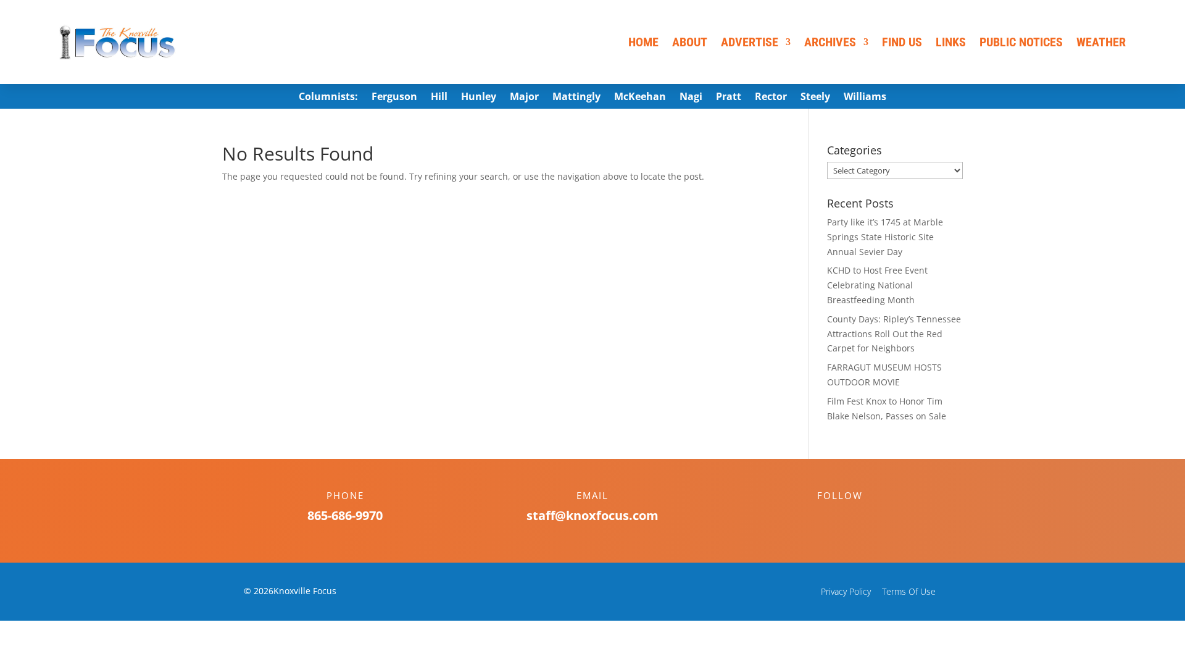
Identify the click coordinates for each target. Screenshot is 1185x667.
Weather (1101, 42)
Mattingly (576, 97)
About (689, 42)
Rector (771, 97)
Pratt (728, 97)
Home (643, 42)
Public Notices (1021, 42)
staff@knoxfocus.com (592, 515)
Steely (815, 97)
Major (524, 97)
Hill (439, 97)
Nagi (691, 97)
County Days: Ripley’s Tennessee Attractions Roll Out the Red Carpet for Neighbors (894, 333)
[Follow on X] (852, 517)
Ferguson (394, 97)
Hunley (478, 97)
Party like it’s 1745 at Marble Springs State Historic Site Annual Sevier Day (885, 237)
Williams (865, 97)
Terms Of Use (909, 591)
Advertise (749, 42)
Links (951, 42)
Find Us (902, 42)
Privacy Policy (846, 591)
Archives (830, 42)
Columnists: (328, 97)
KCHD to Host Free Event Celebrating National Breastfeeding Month (877, 285)
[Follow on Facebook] (828, 517)
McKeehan (640, 97)
